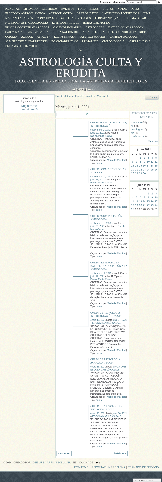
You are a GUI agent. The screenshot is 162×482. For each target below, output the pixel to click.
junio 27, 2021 (97, 132)
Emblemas (81, 467)
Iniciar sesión (119, 2)
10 (148, 161)
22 (140, 169)
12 (156, 161)
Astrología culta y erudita (81, 67)
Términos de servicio (143, 467)
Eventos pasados (85, 96)
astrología (136, 129)
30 (144, 173)
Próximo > (120, 453)
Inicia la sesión (30, 109)
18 (152, 165)
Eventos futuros (64, 96)
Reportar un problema (108, 467)
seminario (136, 122)
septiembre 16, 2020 (100, 176)
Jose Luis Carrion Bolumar (50, 462)
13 (132, 165)
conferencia (137, 136)
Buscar (159, 2)
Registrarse (105, 2)
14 (136, 165)
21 (136, 169)
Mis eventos (103, 96)
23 (144, 169)
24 (148, 169)
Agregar (154, 97)
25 (152, 169)
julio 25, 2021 (119, 366)
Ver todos (153, 141)
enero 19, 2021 (98, 366)
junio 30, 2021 (120, 413)
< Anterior (64, 453)
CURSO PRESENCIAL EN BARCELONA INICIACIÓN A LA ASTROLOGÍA (108, 266)
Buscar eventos (87, 114)
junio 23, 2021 (97, 179)
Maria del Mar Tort (116, 160)
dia (132, 133)
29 (140, 173)
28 (136, 173)
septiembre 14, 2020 (100, 129)
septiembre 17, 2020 (100, 273)
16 (144, 165)
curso (99, 163)
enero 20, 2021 (98, 413)
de (132, 126)
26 (156, 169)
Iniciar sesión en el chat (143, 480)
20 (132, 169)
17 (148, 165)
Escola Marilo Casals (101, 135)
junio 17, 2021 (97, 276)
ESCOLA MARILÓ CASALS (107, 323)
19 (156, 165)
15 (140, 165)
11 (152, 161)
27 (132, 173)
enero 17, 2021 (98, 320)
